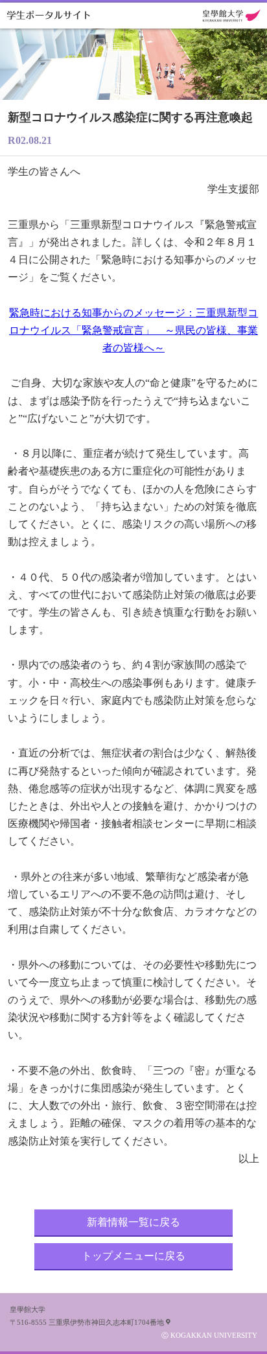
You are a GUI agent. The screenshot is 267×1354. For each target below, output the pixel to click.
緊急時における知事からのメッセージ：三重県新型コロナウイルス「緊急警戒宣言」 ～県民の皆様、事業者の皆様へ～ (133, 330)
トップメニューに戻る (133, 1255)
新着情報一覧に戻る (133, 1222)
